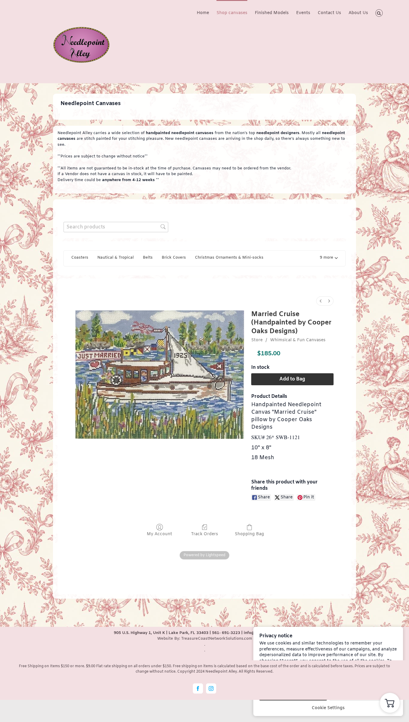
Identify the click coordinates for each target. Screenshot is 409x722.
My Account (159, 534)
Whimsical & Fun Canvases (297, 340)
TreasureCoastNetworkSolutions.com (216, 638)
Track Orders (204, 534)
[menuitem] (320, 301)
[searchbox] (115, 227)
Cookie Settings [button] (328, 708)
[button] (379, 12)
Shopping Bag (249, 534)
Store (257, 340)
